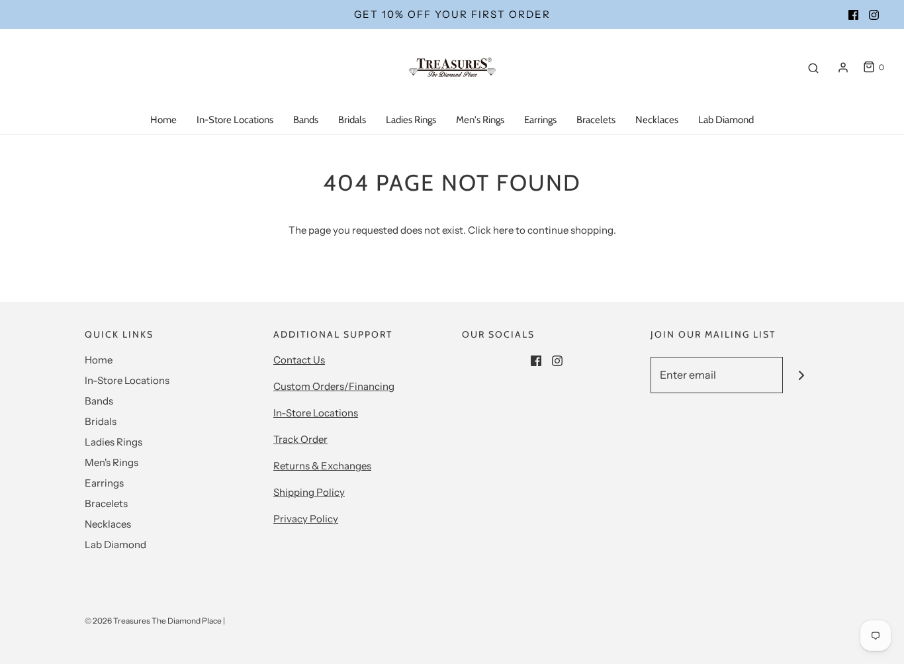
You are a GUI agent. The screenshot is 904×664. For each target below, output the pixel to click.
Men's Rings (480, 120)
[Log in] (843, 67)
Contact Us (299, 360)
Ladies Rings (411, 120)
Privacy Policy (305, 518)
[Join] (801, 375)
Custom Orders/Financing (333, 386)
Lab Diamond (726, 120)
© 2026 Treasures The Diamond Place (153, 621)
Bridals (352, 120)
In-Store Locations (235, 120)
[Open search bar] (813, 67)
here (503, 230)
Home (163, 120)
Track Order (300, 439)
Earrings (540, 120)
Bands (305, 120)
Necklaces (656, 120)
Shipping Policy (309, 492)
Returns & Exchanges (322, 465)
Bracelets (595, 120)
